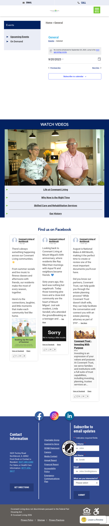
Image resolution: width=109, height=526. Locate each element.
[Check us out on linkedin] (69, 416)
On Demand (16, 41)
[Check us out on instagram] (54, 416)
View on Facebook (18, 351)
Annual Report (50, 460)
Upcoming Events (19, 36)
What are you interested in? (87, 478)
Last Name (79, 455)
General (58, 22)
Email (77, 466)
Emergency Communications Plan (52, 478)
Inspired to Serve (51, 444)
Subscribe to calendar (73, 76)
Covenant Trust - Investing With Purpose (83, 344)
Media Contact (50, 456)
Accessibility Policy (50, 470)
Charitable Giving (51, 440)
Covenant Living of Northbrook (26, 240)
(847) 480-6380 (26, 462)
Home (49, 22)
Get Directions (21, 487)
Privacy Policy (27, 520)
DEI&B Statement (51, 448)
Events (51, 41)
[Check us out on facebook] (39, 416)
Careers (47, 452)
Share (28, 351)
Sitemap (41, 520)
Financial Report (51, 464)
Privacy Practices (56, 520)
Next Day (95, 68)
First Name (79, 443)
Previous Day (55, 68)
